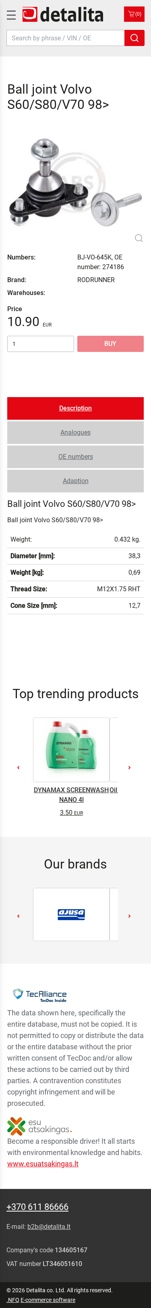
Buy (110, 343)
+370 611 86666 (37, 1207)
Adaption (76, 481)
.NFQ (12, 1300)
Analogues (75, 432)
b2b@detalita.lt (48, 1227)
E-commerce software (48, 1300)
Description (75, 408)
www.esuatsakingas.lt (43, 1163)
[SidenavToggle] (10, 14)
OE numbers (75, 456)
